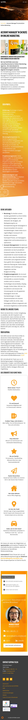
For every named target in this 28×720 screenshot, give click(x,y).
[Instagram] (7, 679)
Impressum (6, 683)
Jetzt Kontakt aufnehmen (13, 645)
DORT (23, 355)
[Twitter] (11, 679)
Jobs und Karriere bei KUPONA (10, 686)
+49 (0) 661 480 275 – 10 (11, 669)
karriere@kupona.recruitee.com (11, 558)
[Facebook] (4, 679)
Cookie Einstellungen (8, 693)
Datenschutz (6, 690)
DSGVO (4, 695)
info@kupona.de (10, 671)
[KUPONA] (3, 2)
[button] (2, 717)
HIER (25, 353)
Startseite (3, 23)
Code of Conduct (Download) (10, 697)
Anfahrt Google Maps (8, 673)
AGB (4, 688)
